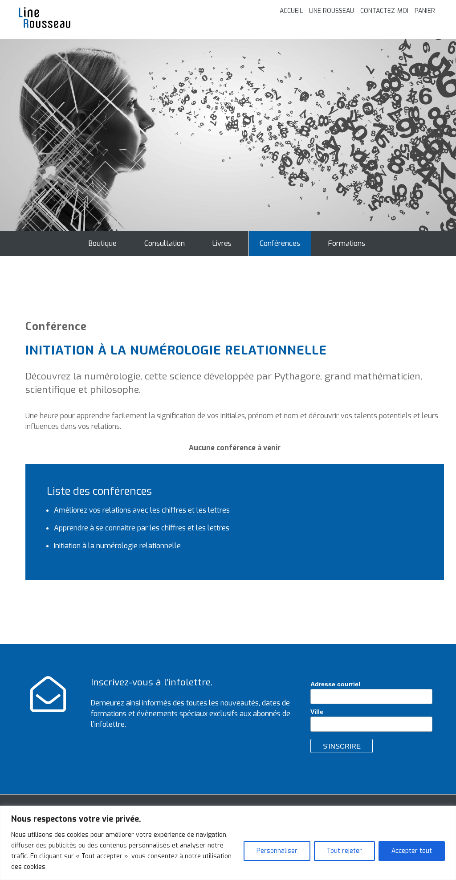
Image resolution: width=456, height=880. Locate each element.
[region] (228, 843)
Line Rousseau (331, 11)
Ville (316, 711)
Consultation (164, 243)
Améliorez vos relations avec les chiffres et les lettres (142, 510)
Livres (222, 243)
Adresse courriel (335, 684)
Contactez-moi (384, 11)
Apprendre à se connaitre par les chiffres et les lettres (141, 528)
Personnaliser (276, 851)
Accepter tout (411, 851)
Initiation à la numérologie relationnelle (117, 545)
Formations (346, 243)
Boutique (103, 243)
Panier (425, 11)
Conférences (280, 243)
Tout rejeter (344, 851)
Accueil (291, 11)
